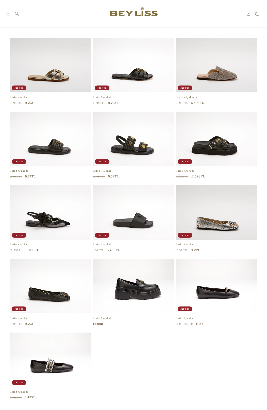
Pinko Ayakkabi (103, 318)
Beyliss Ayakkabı (186, 97)
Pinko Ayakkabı (20, 97)
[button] (8, 13)
